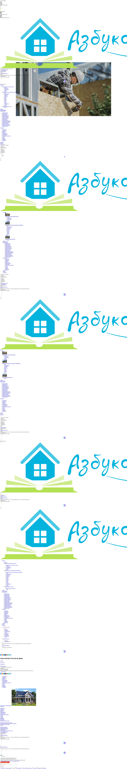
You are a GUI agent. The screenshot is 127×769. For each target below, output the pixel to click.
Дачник (5, 87)
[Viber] (6, 654)
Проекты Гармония (5, 117)
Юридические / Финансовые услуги (6, 730)
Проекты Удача (4, 126)
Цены (1, 143)
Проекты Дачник (5, 118)
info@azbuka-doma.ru (3, 73)
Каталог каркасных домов (4, 720)
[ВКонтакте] (2, 154)
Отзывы (3, 138)
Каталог (1, 85)
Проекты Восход (5, 116)
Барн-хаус (6, 96)
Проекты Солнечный (6, 124)
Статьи (3, 137)
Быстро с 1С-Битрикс (4, 762)
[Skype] (9, 654)
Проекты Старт (5, 113)
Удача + (5, 105)
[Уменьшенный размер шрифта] (0, 1)
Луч (5, 101)
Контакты (2, 144)
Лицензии (4, 130)
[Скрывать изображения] (0, 13)
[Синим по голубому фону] (0, 8)
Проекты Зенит (5, 119)
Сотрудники (7, 264)
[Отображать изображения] (1, 12)
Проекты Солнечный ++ (6, 125)
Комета (5, 100)
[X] (5, 654)
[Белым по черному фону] (0, 7)
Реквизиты (4, 140)
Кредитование (3, 110)
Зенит (5, 99)
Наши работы (3, 111)
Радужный (6, 94)
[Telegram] (2, 155)
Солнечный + (6, 89)
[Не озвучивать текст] (0, 16)
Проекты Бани (4, 114)
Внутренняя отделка (3, 727)
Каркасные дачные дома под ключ (8, 86)
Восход (5, 98)
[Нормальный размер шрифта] (1, 2)
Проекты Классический (6, 121)
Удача (5, 91)
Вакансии (4, 139)
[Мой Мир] (3, 654)
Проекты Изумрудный (6, 120)
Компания (2, 127)
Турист (5, 90)
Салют (5, 102)
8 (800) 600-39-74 (5, 69)
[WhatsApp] (8, 654)
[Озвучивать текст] (1, 15)
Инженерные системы (4, 728)
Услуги (1, 725)
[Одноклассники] (2, 654)
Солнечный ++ (6, 103)
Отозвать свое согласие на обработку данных (8, 758)
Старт (5, 104)
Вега (5, 97)
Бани (5, 107)
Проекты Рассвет (5, 123)
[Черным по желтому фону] (0, 9)
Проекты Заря (7, 249)
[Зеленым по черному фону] (0, 10)
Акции (1, 109)
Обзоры (3, 132)
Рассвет (5, 95)
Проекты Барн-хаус (5, 115)
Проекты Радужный (5, 122)
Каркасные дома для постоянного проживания (10, 92)
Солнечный (6, 88)
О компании (4, 129)
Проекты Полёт (5, 112)
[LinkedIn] (64, 81)
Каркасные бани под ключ (7, 106)
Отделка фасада (3, 729)
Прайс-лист (4, 131)
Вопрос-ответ (4, 133)
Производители (5, 134)
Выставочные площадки (6, 135)
